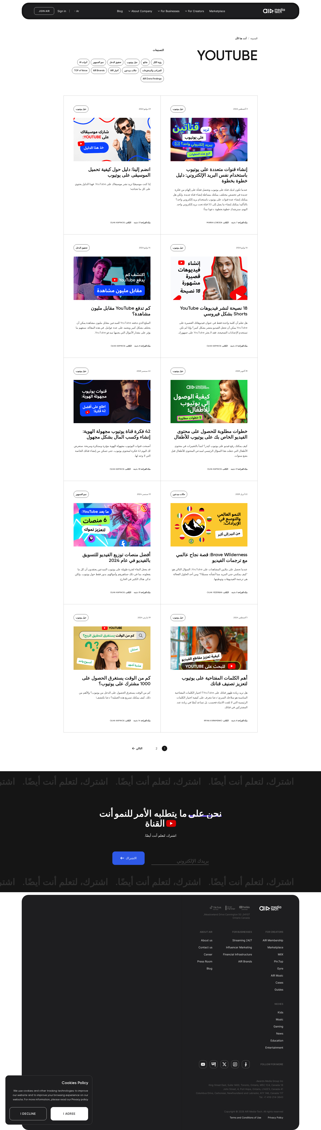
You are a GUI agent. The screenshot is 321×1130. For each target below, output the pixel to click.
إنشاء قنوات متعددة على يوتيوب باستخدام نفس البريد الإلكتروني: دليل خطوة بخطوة (211, 175)
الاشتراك (131, 858)
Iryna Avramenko (213, 720)
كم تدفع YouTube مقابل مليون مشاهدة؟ (120, 311)
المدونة (253, 38)
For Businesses (170, 11)
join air (44, 11)
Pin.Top (278, 961)
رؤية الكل (157, 62)
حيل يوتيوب (132, 62)
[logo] (270, 908)
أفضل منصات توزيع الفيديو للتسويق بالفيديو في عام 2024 (116, 557)
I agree (69, 1113)
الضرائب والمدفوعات (152, 70)
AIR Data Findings (152, 78)
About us (206, 940)
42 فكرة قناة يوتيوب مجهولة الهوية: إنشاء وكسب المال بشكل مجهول (116, 434)
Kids (280, 1012)
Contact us (205, 947)
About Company (141, 11)
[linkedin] (214, 1064)
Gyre (280, 968)
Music (279, 1019)
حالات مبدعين (130, 70)
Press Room (204, 961)
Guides (279, 989)
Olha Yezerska (214, 592)
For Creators (196, 11)
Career (208, 954)
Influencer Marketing (239, 947)
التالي (139, 748)
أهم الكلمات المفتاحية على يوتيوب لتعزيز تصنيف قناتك (214, 680)
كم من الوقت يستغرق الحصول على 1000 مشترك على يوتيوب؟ (116, 680)
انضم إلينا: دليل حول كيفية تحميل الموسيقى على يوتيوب (119, 172)
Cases (279, 982)
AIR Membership (273, 940)
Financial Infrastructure (237, 954)
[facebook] (246, 1064)
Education (277, 1040)
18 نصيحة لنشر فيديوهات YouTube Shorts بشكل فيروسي (213, 311)
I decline (28, 1113)
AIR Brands (99, 70)
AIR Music (277, 975)
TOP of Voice (80, 70)
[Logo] (274, 11)
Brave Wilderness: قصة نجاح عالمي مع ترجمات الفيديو (211, 557)
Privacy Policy (275, 1117)
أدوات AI (83, 62)
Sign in (62, 11)
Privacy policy (80, 1099)
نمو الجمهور (98, 62)
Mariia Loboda (214, 222)
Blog (120, 11)
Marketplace (217, 11)
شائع (145, 62)
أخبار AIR (114, 70)
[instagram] (235, 1064)
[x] (224, 1064)
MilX (280, 954)
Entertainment (274, 1047)
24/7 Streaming (242, 940)
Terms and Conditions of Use (245, 1117)
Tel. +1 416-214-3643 (271, 1097)
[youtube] (203, 1064)
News (279, 1033)
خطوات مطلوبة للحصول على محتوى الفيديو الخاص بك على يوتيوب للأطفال (210, 434)
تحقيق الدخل (115, 62)
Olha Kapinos (117, 222)
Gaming (278, 1026)
